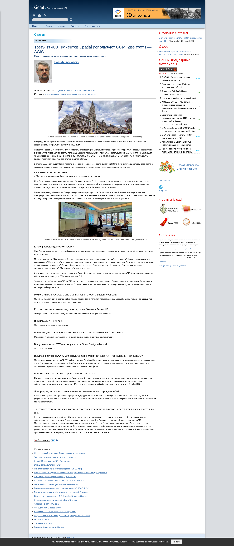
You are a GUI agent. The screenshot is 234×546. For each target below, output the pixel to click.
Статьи (49, 26)
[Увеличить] (95, 117)
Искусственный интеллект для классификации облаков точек (62, 515)
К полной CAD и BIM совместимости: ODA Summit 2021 (59, 480)
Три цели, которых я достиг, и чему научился (55, 457)
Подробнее (163, 262)
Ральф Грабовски (66, 62)
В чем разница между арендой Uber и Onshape (55, 500)
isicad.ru (189, 240)
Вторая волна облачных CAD (47, 465)
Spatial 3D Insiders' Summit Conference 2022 (77, 90)
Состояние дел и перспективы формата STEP (55, 476)
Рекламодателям (92, 26)
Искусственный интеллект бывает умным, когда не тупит (60, 453)
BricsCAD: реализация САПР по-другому (53, 461)
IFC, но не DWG (41, 519)
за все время (177, 73)
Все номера (164, 181)
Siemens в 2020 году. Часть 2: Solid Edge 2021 (55, 512)
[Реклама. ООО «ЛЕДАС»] (157, 13)
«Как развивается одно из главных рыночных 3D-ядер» (70, 94)
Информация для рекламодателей (172, 266)
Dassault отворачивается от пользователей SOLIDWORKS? (61, 488)
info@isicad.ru (187, 249)
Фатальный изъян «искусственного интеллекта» (56, 484)
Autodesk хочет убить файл (46, 504)
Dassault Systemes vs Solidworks (49, 527)
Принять (176, 542)
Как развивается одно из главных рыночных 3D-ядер (58, 469)
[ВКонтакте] (52, 440)
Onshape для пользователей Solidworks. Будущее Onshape (61, 496)
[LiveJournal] (57, 440)
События (75, 26)
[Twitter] (54, 440)
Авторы (61, 26)
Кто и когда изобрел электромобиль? (179, 98)
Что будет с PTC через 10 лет (47, 508)
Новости (36, 26)
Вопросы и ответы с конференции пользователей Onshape (61, 492)
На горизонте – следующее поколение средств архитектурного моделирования (70, 473)
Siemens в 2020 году (43, 523)
